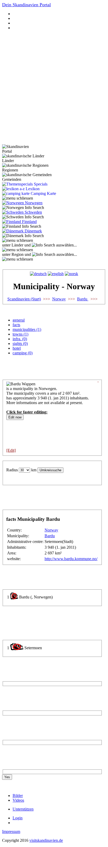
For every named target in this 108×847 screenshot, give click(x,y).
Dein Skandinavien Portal (26, 4)
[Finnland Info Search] (21, 226)
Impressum (11, 831)
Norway (59, 299)
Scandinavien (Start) (24, 299)
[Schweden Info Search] (23, 217)
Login (18, 818)
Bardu (82, 299)
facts (16, 325)
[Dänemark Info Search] (23, 235)
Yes (7, 777)
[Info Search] (43, 245)
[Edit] (11, 450)
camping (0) (23, 353)
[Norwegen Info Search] (23, 207)
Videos (18, 800)
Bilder (18, 795)
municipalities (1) (27, 329)
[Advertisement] (54, 88)
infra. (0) (20, 339)
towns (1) (20, 334)
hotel (17, 348)
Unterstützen (23, 809)
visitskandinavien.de (46, 840)
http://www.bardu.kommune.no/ (71, 559)
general (19, 320)
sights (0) (20, 343)
